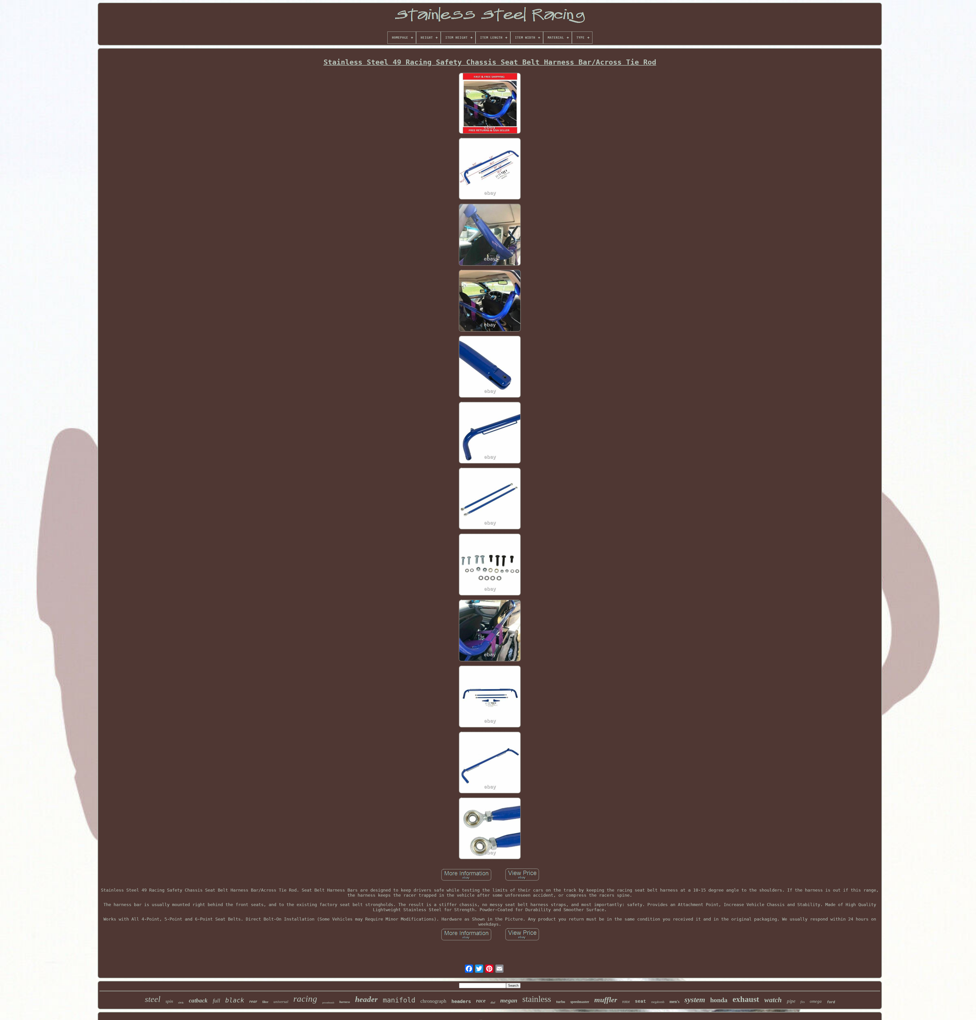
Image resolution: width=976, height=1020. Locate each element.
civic (181, 1002)
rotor (626, 1001)
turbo (560, 1002)
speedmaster (579, 1002)
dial (493, 1002)
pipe (791, 1001)
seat (640, 1001)
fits (802, 1002)
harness (344, 1002)
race (480, 1001)
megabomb (657, 1002)
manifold (399, 1000)
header (366, 999)
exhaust (746, 999)
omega (816, 1001)
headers (461, 1001)
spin (169, 1001)
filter (265, 1002)
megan (508, 1000)
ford (831, 1002)
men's (674, 1001)
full (216, 1000)
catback (198, 1000)
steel (152, 999)
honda (718, 1000)
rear (253, 1001)
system (694, 999)
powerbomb (328, 1002)
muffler (605, 1000)
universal (280, 1002)
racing (305, 999)
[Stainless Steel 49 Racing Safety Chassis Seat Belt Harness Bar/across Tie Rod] (490, 104)
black (234, 1000)
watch (773, 1000)
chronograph (433, 1001)
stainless (536, 999)
